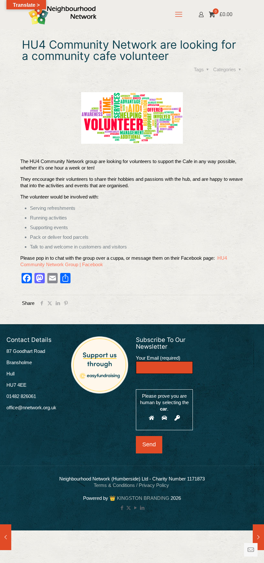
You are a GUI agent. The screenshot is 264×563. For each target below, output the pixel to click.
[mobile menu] (178, 14)
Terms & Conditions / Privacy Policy (132, 485)
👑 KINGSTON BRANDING (139, 498)
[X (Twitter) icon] (128, 507)
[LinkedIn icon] (142, 507)
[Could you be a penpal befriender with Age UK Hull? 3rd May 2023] (5, 537)
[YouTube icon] (135, 507)
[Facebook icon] (121, 507)
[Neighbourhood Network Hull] (62, 14)
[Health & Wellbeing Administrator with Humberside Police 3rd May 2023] (258, 537)
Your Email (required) (158, 358)
